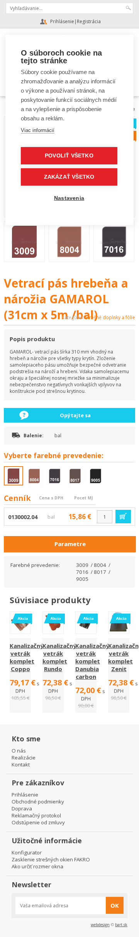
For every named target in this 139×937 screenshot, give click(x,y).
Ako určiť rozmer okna (37, 866)
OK (114, 905)
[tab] (70, 544)
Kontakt (21, 764)
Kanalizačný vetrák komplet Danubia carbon (92, 661)
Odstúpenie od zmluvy (38, 822)
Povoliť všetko (69, 156)
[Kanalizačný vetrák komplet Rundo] (53, 630)
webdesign (100, 924)
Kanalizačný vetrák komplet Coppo (27, 657)
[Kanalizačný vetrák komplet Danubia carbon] (86, 630)
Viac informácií (37, 130)
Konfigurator (27, 852)
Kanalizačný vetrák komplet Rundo (59, 657)
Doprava (22, 808)
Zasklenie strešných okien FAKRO (51, 859)
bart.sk (121, 924)
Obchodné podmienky (38, 801)
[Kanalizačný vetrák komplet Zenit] (118, 630)
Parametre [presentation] (70, 544)
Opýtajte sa (75, 415)
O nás (19, 750)
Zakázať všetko (69, 177)
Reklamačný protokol (36, 815)
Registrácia (89, 21)
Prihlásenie (62, 21)
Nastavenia (69, 198)
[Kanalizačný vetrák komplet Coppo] (20, 630)
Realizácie (24, 757)
